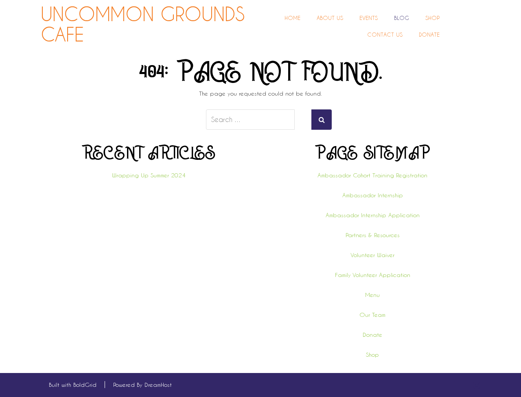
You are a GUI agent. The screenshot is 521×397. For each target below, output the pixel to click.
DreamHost (158, 384)
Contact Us (385, 34)
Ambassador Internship (372, 195)
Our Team (372, 314)
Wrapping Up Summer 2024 (149, 175)
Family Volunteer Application (372, 274)
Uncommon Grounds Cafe (143, 24)
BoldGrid (84, 384)
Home (292, 18)
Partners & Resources (373, 234)
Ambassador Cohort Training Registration (372, 175)
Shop (432, 18)
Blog (401, 18)
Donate (429, 34)
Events (368, 18)
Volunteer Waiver (372, 254)
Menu (372, 294)
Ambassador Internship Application (373, 215)
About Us (330, 18)
